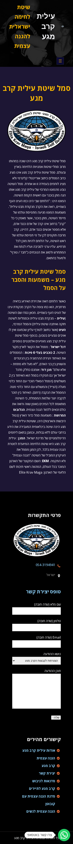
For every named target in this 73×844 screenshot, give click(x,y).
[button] (64, 835)
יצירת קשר (47, 773)
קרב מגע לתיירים (42, 788)
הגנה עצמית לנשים (40, 811)
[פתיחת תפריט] (60, 61)
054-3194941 (45, 565)
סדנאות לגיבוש (43, 781)
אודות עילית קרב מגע (38, 750)
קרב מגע (48, 765)
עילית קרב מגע (46, 26)
